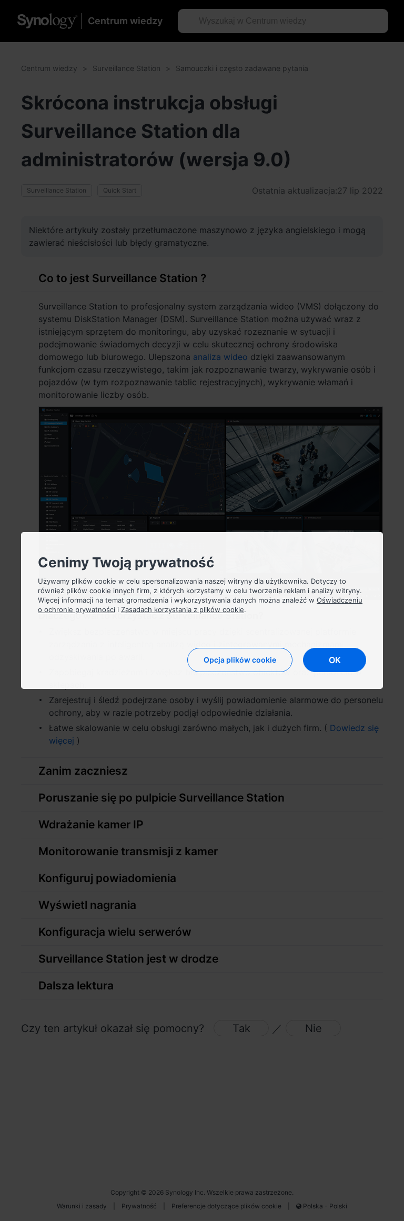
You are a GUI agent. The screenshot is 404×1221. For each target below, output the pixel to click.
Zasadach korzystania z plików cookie (182, 609)
